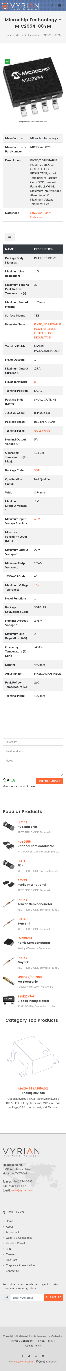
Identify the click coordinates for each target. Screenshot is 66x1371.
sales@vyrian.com (22, 1190)
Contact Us (12, 1270)
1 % (36, 585)
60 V (37, 519)
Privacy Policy (45, 1340)
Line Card (11, 1259)
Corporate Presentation (20, 1265)
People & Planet (15, 1243)
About (9, 1226)
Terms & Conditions (22, 1340)
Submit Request (49, 781)
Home (8, 34)
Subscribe (53, 1297)
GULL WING (42, 430)
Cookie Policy (33, 1345)
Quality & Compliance (19, 1237)
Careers (11, 1254)
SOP (37, 470)
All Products (13, 1232)
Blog (8, 1248)
